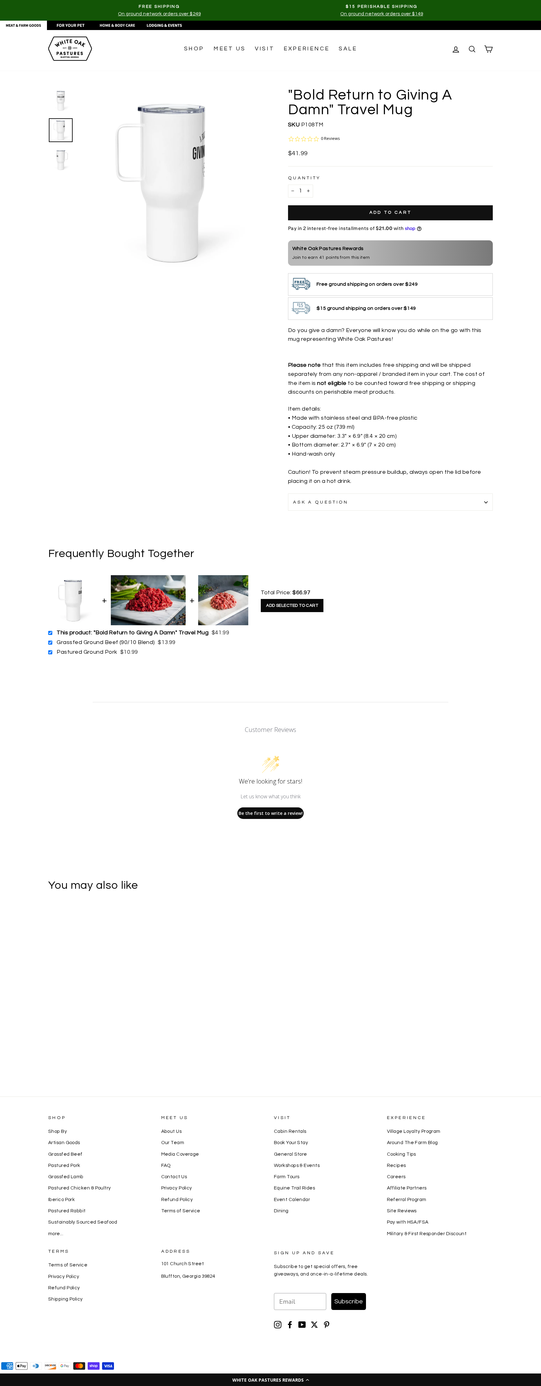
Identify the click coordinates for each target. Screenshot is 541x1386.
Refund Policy (177, 1199)
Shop (194, 49)
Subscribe (348, 1301)
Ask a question (320, 502)
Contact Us (174, 1176)
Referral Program (406, 1199)
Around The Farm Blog (412, 1142)
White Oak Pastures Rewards (328, 248)
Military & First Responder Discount (427, 1233)
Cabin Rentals (290, 1131)
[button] (270, 1379)
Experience (306, 49)
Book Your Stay (291, 1142)
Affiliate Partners (407, 1187)
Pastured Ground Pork (87, 652)
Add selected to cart (292, 605)
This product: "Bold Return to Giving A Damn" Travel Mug (133, 633)
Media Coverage (180, 1154)
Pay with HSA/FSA (408, 1222)
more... (55, 1233)
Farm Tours (287, 1176)
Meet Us (229, 49)
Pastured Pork (64, 1165)
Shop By (57, 1131)
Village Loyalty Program (414, 1131)
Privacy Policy (176, 1187)
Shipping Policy (65, 1299)
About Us (171, 1131)
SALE (348, 49)
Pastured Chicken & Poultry (79, 1187)
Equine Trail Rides (294, 1187)
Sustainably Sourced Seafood (82, 1222)
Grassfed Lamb (66, 1176)
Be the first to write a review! (271, 813)
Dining (281, 1210)
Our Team (172, 1142)
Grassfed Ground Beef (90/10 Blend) (106, 642)
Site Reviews (402, 1210)
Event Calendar (292, 1199)
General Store (290, 1154)
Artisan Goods (64, 1142)
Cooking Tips (401, 1154)
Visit (264, 49)
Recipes (396, 1165)
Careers (396, 1176)
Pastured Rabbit (67, 1210)
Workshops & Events (297, 1165)
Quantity (304, 178)
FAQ (166, 1165)
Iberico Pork (61, 1199)
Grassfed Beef (65, 1154)
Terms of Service (180, 1210)
